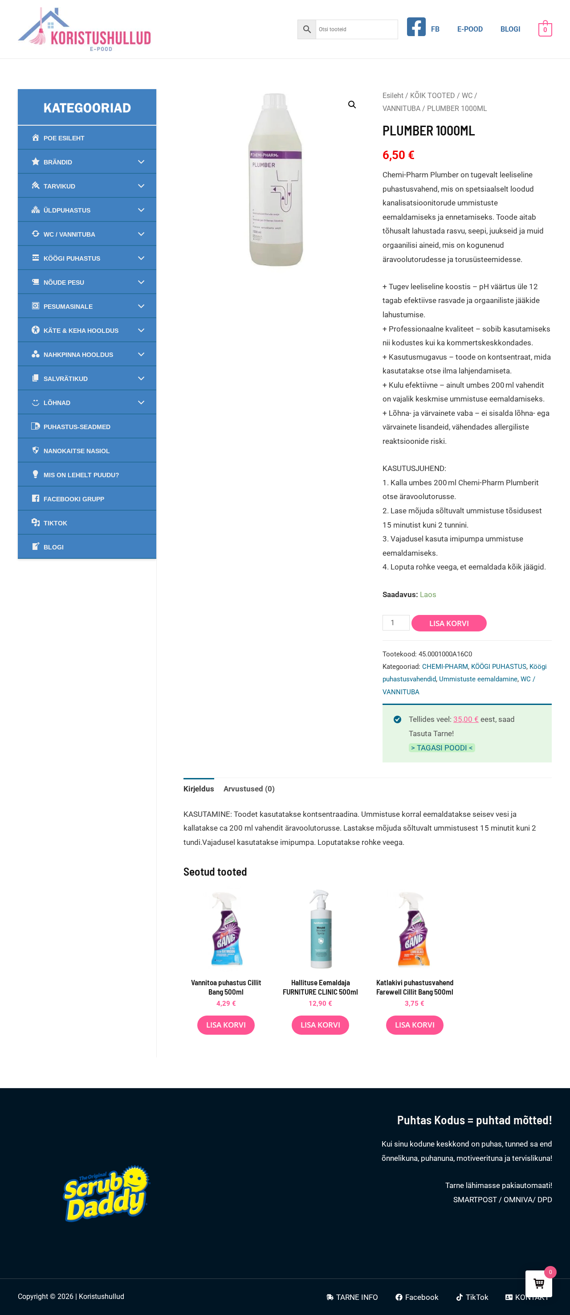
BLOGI (511, 29)
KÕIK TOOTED (432, 95)
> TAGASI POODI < (442, 747)
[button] (352, 105)
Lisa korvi (449, 623)
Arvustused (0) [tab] (249, 788)
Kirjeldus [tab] (198, 788)
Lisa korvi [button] (226, 1025)
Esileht (393, 95)
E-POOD (470, 29)
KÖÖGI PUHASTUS (498, 667)
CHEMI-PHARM (445, 667)
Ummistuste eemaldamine (478, 679)
